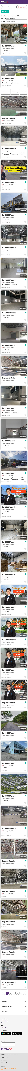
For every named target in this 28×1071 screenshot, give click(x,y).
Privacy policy (4, 1062)
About (2, 1022)
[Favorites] (17, 2)
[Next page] (24, 993)
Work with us (4, 1021)
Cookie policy (4, 1060)
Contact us (4, 1027)
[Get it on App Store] (17, 1033)
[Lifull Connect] (8, 1069)
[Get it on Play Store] (6, 1033)
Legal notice (4, 1057)
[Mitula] (5, 2)
